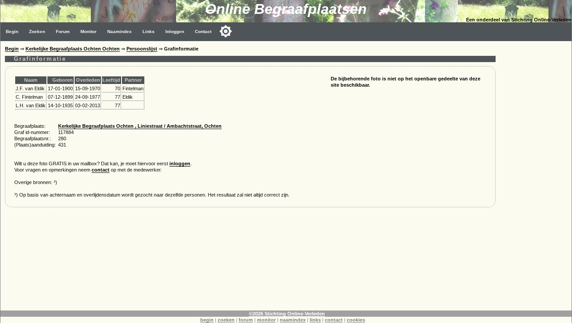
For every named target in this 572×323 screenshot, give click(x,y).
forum (246, 320)
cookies (356, 320)
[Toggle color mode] (226, 31)
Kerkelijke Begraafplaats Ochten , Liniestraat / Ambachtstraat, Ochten (140, 126)
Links (149, 31)
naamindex (293, 320)
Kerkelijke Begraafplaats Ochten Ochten (72, 48)
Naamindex (119, 31)
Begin (12, 31)
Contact (203, 31)
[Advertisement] (536, 175)
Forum (63, 31)
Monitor (88, 31)
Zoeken (37, 31)
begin (207, 320)
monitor (266, 320)
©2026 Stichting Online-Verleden (287, 313)
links (315, 320)
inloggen (179, 163)
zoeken (226, 320)
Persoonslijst (141, 48)
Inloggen (174, 31)
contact (100, 169)
